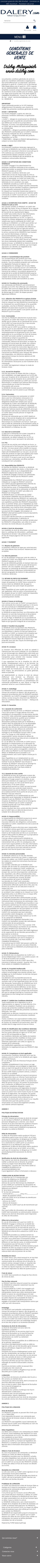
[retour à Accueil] (10, 41)
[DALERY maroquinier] (20, 13)
